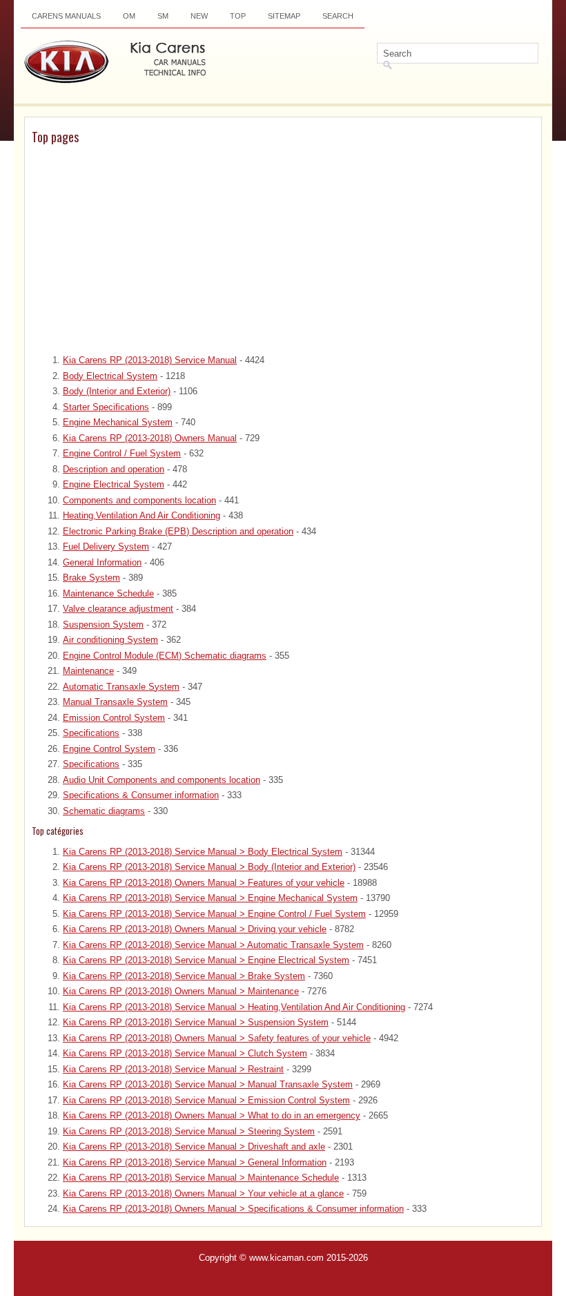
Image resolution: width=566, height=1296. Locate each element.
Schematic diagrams (104, 811)
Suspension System (103, 624)
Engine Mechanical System (118, 422)
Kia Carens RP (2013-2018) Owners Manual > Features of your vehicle (203, 883)
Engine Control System (109, 749)
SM (162, 16)
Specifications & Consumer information (141, 795)
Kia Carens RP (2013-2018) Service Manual (150, 360)
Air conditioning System (110, 640)
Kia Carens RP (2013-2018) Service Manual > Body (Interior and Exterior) (209, 867)
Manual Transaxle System (115, 702)
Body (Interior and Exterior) (116, 391)
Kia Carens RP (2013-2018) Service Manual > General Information (194, 1162)
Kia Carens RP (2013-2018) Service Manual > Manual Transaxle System (208, 1084)
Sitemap (284, 16)
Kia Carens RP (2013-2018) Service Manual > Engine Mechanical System (210, 898)
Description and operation (113, 469)
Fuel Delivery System (106, 546)
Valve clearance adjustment (118, 608)
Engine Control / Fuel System (122, 453)
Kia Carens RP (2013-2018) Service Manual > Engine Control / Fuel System (214, 914)
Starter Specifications (106, 407)
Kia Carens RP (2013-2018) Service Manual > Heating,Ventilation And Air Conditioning (234, 1007)
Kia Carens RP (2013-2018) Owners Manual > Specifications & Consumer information (233, 1208)
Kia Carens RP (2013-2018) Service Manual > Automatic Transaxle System (213, 945)
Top (238, 16)
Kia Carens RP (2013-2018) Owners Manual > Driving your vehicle (194, 929)
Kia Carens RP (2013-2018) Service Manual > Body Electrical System (202, 852)
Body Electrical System (110, 376)
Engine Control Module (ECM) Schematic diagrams (164, 655)
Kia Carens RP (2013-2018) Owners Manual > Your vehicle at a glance (203, 1193)
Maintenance (88, 671)
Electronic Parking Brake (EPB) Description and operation (178, 531)
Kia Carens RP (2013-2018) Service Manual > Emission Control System (206, 1100)
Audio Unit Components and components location (161, 780)
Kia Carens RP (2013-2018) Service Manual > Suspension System (196, 1022)
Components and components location (139, 500)
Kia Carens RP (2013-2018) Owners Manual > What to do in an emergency (211, 1115)
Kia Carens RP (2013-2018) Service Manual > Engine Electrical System (206, 960)
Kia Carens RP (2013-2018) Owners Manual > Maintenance (181, 991)
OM (129, 16)
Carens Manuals (66, 16)
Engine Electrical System (113, 484)
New (199, 16)
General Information (102, 562)
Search (337, 16)
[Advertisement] (283, 250)
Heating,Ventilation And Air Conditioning (141, 515)
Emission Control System (114, 718)
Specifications (91, 733)
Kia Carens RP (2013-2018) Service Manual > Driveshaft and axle (194, 1146)
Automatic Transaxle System (121, 686)
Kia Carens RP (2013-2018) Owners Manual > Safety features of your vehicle (217, 1038)
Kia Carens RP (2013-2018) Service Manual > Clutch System (185, 1053)
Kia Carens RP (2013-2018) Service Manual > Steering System (189, 1131)
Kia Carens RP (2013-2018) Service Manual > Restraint (173, 1069)
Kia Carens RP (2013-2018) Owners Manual (150, 438)
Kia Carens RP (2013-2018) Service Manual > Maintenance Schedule (201, 1177)
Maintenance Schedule (108, 593)
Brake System (91, 577)
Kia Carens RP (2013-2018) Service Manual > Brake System (184, 976)
